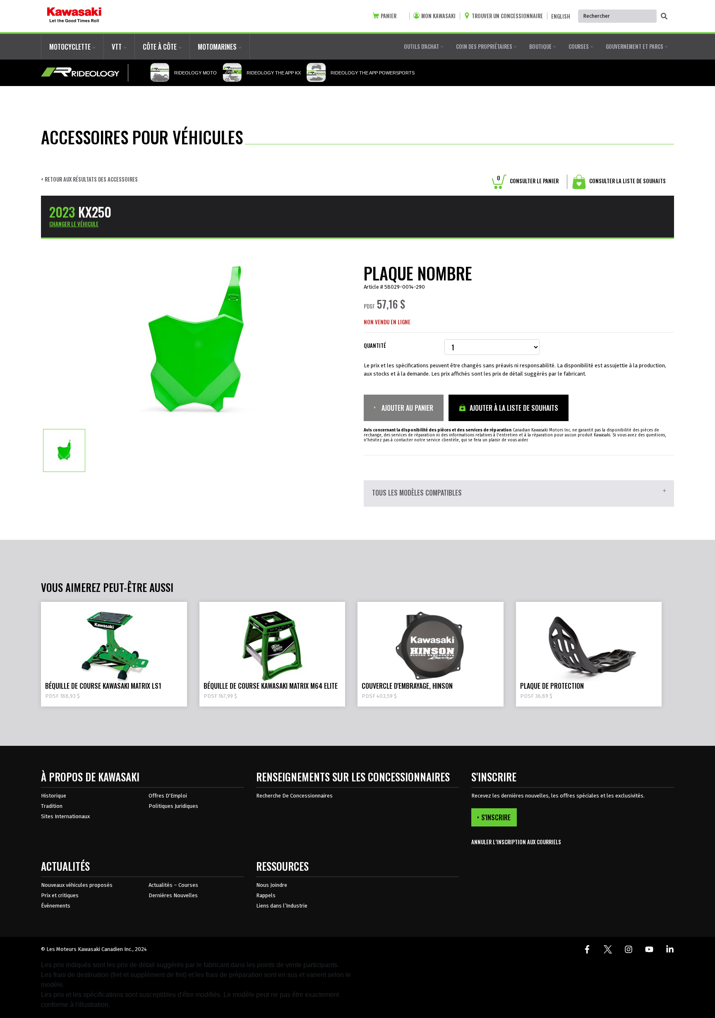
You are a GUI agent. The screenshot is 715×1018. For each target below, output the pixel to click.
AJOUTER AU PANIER (406, 408)
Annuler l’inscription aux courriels (516, 842)
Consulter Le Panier (528, 181)
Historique (53, 796)
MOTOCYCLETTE (70, 46)
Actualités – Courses (173, 885)
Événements (55, 906)
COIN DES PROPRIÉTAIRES (484, 46)
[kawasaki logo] (74, 16)
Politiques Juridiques (173, 806)
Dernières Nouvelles (173, 895)
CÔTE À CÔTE (160, 46)
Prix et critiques (60, 895)
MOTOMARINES (218, 46)
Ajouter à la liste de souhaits (513, 408)
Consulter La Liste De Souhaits (627, 181)
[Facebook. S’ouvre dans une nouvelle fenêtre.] (587, 949)
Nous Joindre (271, 885)
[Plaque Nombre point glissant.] (64, 450)
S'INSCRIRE (496, 817)
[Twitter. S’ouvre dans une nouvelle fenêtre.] (608, 949)
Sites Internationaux (65, 816)
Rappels (266, 895)
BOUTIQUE (541, 46)
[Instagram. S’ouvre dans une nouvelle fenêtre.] (628, 949)
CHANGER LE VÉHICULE (73, 224)
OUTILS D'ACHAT (422, 46)
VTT (117, 46)
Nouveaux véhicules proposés (77, 885)
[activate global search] (664, 16)
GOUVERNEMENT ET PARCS (635, 46)
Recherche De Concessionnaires (294, 796)
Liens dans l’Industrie (281, 906)
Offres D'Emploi (168, 796)
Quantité (375, 345)
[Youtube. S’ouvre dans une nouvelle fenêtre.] (649, 949)
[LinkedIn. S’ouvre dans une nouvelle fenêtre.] (670, 949)
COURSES (579, 46)
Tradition (51, 806)
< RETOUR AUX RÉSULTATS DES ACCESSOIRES (89, 179)
